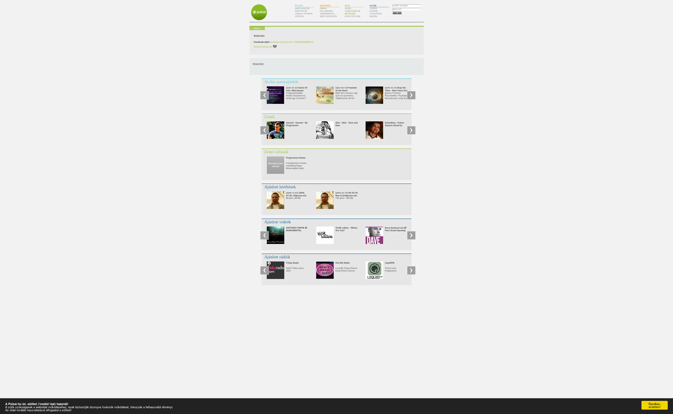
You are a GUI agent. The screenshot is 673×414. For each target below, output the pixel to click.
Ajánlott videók (277, 222)
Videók (373, 8)
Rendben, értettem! (654, 405)
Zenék (348, 8)
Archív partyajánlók (281, 82)
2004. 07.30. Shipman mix (296, 194)
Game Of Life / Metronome (296, 89)
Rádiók (373, 16)
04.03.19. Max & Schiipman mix (346, 194)
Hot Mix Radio (342, 262)
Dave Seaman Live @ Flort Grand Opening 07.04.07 (395, 230)
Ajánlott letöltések (280, 187)
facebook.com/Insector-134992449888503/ (291, 42)
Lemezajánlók (352, 11)
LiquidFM (389, 262)
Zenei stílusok (353, 16)
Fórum (323, 8)
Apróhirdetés (327, 14)
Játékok (299, 16)
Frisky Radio (292, 262)
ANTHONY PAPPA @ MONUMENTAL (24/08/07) (296, 230)
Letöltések (376, 14)
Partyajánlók (302, 8)
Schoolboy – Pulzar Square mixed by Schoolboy (394, 125)
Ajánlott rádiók (277, 257)
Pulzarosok (326, 11)
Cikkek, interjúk (304, 14)
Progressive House (295, 157)
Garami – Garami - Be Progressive (297, 124)
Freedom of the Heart (346, 90)
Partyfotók (301, 11)
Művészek (350, 14)
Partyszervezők (328, 16)
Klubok (374, 11)
